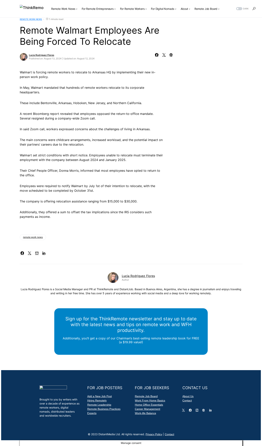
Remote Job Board (146, 396)
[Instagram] (198, 411)
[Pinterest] (204, 411)
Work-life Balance (145, 413)
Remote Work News (31, 19)
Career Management (147, 408)
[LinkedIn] (211, 411)
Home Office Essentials (149, 404)
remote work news (33, 237)
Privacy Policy (154, 434)
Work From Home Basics (150, 400)
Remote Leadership (99, 404)
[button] (242, 8)
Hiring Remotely (97, 400)
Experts (91, 413)
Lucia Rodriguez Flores (41, 55)
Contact (187, 400)
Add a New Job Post (99, 396)
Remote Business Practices (103, 408)
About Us (188, 396)
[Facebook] (191, 411)
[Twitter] (184, 411)
